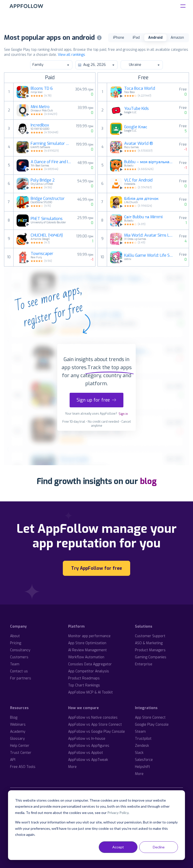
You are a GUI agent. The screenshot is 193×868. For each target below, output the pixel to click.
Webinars (18, 724)
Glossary (17, 738)
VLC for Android (138, 180)
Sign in (123, 414)
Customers (19, 657)
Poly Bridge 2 (43, 180)
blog (148, 481)
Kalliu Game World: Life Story (148, 255)
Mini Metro (40, 107)
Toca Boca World (139, 88)
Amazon (177, 37)
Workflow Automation (86, 657)
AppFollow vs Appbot (85, 752)
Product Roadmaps (84, 678)
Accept (118, 847)
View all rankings (71, 54)
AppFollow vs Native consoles (93, 717)
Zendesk (142, 745)
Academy (17, 731)
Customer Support (150, 636)
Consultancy (20, 650)
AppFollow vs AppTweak (88, 759)
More (72, 766)
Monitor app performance (89, 636)
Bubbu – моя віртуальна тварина (148, 162)
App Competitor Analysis (88, 671)
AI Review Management (87, 650)
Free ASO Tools (22, 766)
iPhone (118, 37)
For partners (20, 678)
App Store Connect (150, 717)
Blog (13, 717)
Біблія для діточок (141, 198)
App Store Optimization (87, 643)
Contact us (19, 671)
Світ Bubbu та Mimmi (143, 217)
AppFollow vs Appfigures (88, 745)
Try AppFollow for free (96, 568)
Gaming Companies (150, 657)
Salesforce (144, 759)
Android (155, 37)
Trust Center (20, 752)
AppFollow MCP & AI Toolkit (90, 692)
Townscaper (42, 253)
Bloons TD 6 (42, 88)
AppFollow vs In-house (86, 738)
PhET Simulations (47, 218)
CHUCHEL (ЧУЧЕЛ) (47, 235)
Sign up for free (93, 400)
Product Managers (150, 650)
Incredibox (40, 125)
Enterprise (143, 664)
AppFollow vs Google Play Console (96, 731)
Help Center (19, 745)
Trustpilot (143, 738)
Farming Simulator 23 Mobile (50, 143)
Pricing (15, 643)
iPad (136, 37)
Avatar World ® (138, 143)
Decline (159, 847)
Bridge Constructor (48, 198)
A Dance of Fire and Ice (51, 162)
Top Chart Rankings (84, 685)
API (12, 759)
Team (14, 664)
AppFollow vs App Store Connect (95, 724)
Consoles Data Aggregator (90, 664)
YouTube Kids (136, 108)
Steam (140, 731)
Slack (139, 752)
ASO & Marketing (149, 643)
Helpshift (142, 766)
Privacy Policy (117, 812)
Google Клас (135, 127)
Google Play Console (152, 724)
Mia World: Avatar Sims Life (148, 235)
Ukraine (135, 64)
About (15, 636)
